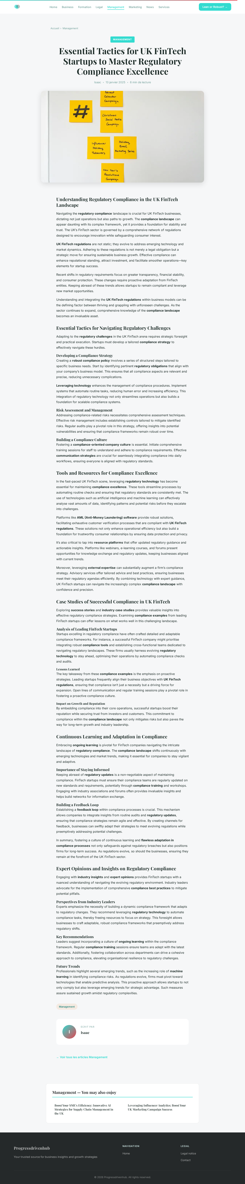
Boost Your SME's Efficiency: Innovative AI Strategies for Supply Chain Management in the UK (84, 1109)
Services (164, 6)
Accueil (55, 28)
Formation (84, 6)
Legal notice (188, 1153)
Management (115, 6)
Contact (186, 1160)
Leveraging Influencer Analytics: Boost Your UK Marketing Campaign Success (157, 1107)
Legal (99, 6)
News (150, 6)
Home (53, 6)
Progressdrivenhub (32, 1148)
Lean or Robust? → (215, 6)
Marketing (135, 6)
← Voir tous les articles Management (81, 1057)
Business (68, 6)
